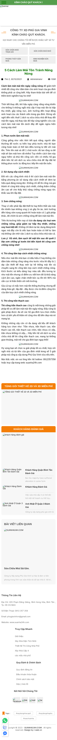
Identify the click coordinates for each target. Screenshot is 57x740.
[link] (28, 16)
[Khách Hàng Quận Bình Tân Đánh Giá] (13, 476)
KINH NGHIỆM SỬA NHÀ (40, 60)
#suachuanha (28, 718)
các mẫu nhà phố (23, 655)
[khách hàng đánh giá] (28, 450)
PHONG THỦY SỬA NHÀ (13, 60)
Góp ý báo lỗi (22, 684)
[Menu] (3, 2)
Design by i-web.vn (33, 730)
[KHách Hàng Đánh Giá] (13, 493)
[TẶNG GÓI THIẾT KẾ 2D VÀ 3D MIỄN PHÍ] (28, 407)
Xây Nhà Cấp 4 (22, 650)
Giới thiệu (19, 636)
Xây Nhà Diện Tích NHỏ (25, 641)
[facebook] (17, 700)
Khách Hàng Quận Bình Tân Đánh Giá (38, 471)
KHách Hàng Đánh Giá (36, 487)
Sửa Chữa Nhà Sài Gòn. (16, 568)
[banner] (4, 6)
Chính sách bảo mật (25, 679)
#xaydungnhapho (45, 713)
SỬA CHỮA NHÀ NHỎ (42, 51)
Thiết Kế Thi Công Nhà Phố (27, 646)
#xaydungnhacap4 (23, 713)
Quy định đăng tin (24, 669)
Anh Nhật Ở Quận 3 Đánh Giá (37, 505)
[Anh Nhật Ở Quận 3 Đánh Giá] (13, 510)
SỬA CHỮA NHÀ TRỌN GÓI (12, 51)
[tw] (40, 700)
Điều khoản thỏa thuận (26, 674)
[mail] (32, 700)
